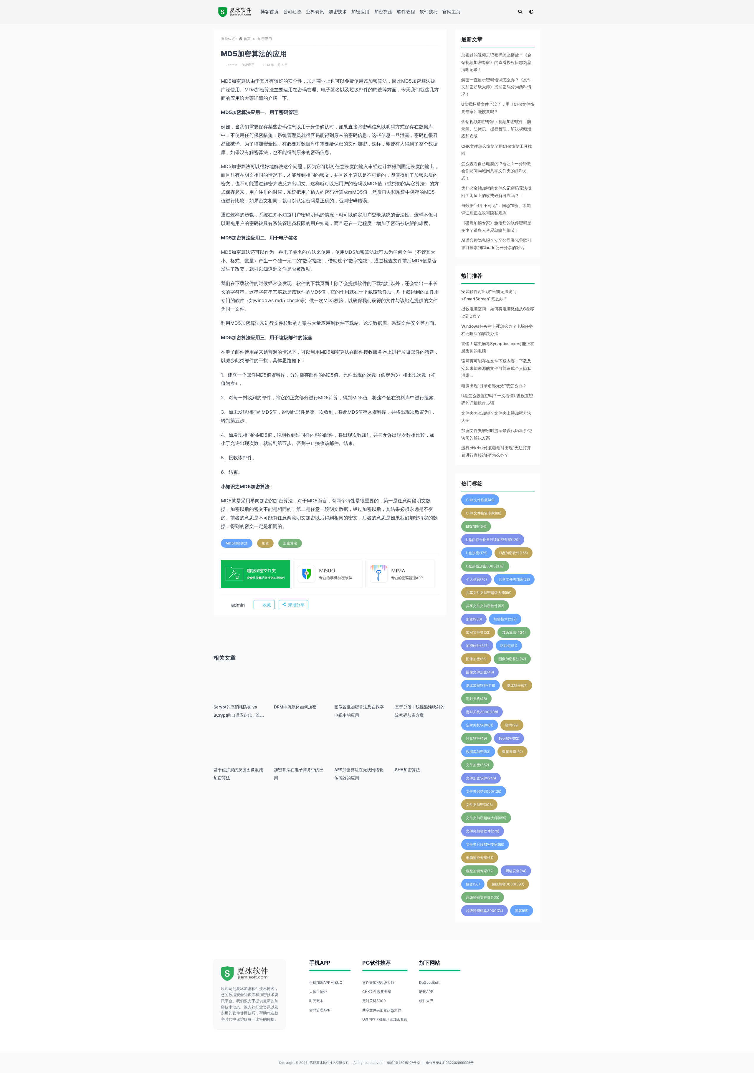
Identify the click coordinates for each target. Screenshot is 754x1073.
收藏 (267, 604)
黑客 (521, 910)
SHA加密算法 (407, 769)
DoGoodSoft (429, 982)
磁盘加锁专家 (480, 871)
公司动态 (292, 11)
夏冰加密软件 (480, 685)
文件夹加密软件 (482, 831)
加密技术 (338, 11)
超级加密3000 (508, 884)
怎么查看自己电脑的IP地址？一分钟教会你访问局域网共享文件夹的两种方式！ (496, 171)
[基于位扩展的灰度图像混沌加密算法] (239, 753)
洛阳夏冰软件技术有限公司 (329, 1063)
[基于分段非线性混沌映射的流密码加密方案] (421, 691)
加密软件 (477, 645)
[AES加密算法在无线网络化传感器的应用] (360, 753)
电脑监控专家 (479, 857)
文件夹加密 (479, 804)
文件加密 (477, 765)
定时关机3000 (482, 712)
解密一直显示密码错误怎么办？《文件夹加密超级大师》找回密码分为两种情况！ (496, 87)
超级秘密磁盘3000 (484, 910)
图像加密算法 (512, 659)
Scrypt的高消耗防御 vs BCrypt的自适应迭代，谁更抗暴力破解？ (239, 715)
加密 (265, 543)
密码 (512, 725)
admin (232, 65)
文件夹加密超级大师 (486, 818)
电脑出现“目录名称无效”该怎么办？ (494, 385)
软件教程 (406, 11)
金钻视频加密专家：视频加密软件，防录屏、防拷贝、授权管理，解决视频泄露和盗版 (496, 128)
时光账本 (316, 1001)
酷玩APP (426, 991)
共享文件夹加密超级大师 (488, 592)
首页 (247, 39)
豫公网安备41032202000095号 (450, 1063)
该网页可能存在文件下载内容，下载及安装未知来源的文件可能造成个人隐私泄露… (496, 368)
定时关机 (476, 698)
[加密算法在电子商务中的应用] (299, 753)
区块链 (508, 645)
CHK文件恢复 (480, 500)
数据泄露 (512, 751)
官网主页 (451, 11)
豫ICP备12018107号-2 (403, 1063)
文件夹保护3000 (483, 791)
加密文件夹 (478, 632)
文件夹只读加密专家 (485, 844)
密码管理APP (319, 1010)
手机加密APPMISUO (325, 982)
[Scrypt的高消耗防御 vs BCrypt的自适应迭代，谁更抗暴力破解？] (239, 691)
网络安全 (515, 871)
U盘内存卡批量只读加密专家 (493, 539)
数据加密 (509, 738)
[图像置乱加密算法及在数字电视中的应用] (360, 691)
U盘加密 (476, 553)
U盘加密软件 (513, 553)
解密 (473, 884)
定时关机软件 (479, 725)
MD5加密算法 (237, 543)
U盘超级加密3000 (485, 566)
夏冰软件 (517, 685)
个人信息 (476, 579)
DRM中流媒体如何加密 (295, 706)
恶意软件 (476, 738)
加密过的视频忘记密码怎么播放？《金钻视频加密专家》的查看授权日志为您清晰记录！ (496, 62)
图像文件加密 (480, 672)
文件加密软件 (481, 778)
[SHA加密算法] (421, 753)
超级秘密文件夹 (482, 897)
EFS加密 (476, 526)
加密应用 (360, 11)
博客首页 (270, 11)
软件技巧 (429, 11)
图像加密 (476, 659)
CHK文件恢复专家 (483, 513)
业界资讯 (315, 11)
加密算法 (383, 11)
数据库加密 (478, 751)
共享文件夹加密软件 (485, 606)
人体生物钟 (318, 991)
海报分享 (296, 604)
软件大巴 (426, 1001)
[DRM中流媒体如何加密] (299, 691)
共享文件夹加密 (514, 579)
